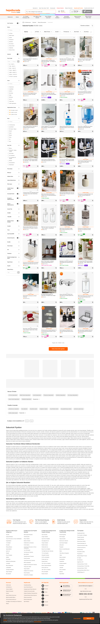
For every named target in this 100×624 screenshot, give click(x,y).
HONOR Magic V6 (80, 572)
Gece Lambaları (63, 569)
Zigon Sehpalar (9, 571)
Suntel (10, 37)
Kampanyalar (52, 8)
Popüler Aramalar (80, 537)
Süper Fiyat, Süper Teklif (44, 8)
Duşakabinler (8, 540)
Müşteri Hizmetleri (69, 8)
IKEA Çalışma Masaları (28, 534)
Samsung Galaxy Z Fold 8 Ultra (83, 566)
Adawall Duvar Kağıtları (28, 574)
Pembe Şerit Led (45, 559)
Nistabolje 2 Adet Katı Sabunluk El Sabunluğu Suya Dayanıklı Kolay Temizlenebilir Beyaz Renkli (66, 262)
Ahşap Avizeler (44, 561)
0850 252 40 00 (85, 594)
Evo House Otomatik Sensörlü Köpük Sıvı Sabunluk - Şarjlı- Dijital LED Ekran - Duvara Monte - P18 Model (85, 262)
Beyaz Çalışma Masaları (46, 565)
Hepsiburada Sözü (80, 533)
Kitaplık (7, 553)
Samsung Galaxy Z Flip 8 (82, 568)
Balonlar (61, 571)
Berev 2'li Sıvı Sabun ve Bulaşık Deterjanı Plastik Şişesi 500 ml (47, 262)
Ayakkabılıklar (9, 549)
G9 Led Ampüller (45, 571)
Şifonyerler (62, 544)
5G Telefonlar (80, 559)
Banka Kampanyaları (28, 599)
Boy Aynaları (8, 573)
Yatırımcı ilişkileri (9, 589)
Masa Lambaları (63, 557)
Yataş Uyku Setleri (27, 566)
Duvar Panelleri (9, 555)
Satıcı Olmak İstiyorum (28, 587)
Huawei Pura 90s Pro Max (82, 545)
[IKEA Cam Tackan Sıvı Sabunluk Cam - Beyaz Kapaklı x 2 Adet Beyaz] (49, 215)
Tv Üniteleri (8, 542)
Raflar (61, 551)
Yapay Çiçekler (62, 538)
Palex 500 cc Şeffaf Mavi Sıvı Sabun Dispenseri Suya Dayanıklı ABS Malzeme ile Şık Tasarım (85, 127)
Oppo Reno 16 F (80, 561)
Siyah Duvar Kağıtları (46, 538)
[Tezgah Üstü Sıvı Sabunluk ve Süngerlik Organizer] (31, 47)
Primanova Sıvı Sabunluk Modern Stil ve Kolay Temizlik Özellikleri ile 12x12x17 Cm (85, 194)
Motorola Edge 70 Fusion (82, 555)
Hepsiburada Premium (78, 8)
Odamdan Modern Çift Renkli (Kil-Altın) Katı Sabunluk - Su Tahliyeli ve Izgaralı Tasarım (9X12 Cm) (48, 61)
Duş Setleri (8, 559)
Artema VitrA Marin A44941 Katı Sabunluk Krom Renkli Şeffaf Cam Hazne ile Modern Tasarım (66, 295)
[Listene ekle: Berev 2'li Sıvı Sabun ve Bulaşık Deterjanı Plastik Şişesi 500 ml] (56, 240)
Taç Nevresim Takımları (28, 552)
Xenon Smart (11, 45)
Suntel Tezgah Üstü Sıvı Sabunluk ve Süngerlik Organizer (30, 59)
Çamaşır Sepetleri (63, 563)
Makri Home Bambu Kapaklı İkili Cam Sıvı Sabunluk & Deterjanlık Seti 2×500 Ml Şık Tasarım (67, 94)
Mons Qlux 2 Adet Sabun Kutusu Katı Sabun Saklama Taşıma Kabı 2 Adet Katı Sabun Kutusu (30, 329)
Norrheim (11, 41)
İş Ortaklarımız (9, 587)
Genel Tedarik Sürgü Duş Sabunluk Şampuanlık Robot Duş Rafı (85, 161)
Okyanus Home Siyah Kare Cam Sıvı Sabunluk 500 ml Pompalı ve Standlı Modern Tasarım (30, 227)
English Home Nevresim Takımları (30, 564)
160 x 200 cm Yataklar (46, 569)
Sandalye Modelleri (10, 569)
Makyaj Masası (9, 546)
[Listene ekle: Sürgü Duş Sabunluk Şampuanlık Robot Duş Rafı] (92, 138)
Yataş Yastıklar (27, 568)
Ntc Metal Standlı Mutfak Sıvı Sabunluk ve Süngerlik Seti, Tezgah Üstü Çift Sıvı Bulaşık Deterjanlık (48, 295)
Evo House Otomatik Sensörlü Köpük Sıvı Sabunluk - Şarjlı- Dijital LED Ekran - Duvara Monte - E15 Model (67, 160)
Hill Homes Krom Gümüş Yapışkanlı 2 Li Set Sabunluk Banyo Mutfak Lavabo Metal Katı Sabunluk (49, 331)
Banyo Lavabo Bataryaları (65, 549)
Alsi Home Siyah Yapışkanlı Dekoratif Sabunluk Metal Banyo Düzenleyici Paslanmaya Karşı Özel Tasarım (85, 331)
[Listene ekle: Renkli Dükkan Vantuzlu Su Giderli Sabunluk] (37, 273)
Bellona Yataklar (27, 540)
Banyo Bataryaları (9, 565)
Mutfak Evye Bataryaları (10, 561)
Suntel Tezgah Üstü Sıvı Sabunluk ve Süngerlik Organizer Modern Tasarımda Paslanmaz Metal (30, 127)
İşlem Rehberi (26, 601)
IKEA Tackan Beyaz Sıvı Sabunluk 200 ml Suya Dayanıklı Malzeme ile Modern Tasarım (85, 296)
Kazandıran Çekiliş (81, 551)
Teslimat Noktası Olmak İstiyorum (30, 595)
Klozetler (8, 544)
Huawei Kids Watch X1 (81, 543)
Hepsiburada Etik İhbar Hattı (85, 599)
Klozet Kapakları (63, 534)
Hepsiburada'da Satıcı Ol (89, 8)
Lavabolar (8, 563)
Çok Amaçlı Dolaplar (63, 542)
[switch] (18, 23)
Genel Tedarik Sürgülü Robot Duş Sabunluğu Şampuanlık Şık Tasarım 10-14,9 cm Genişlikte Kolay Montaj (48, 160)
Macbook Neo (80, 549)
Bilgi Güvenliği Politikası (10, 597)
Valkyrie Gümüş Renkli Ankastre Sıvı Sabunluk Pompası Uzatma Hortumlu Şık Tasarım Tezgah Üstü (67, 127)
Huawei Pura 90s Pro (81, 547)
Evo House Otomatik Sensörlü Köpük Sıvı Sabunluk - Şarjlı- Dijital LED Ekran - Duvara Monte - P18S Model (30, 160)
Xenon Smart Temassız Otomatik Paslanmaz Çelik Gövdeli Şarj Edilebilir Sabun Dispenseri (49, 94)
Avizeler (7, 534)
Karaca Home (11, 49)
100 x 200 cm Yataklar (46, 563)
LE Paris (10, 33)
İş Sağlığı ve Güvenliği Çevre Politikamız (14, 601)
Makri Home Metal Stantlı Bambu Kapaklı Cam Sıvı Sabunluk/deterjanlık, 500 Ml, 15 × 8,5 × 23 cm (49, 194)
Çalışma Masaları (9, 536)
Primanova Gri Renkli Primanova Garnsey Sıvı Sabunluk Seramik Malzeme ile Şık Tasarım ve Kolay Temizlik (84, 229)
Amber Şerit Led (45, 546)
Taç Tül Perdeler (27, 550)
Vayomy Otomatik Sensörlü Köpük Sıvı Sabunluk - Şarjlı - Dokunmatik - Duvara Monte (85, 59)
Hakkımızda (8, 585)
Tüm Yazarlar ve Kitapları (82, 535)
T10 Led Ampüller (45, 553)
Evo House (11, 43)
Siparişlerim (35, 8)
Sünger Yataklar (45, 536)
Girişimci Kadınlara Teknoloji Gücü (30, 593)
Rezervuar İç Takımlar (64, 540)
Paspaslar (61, 546)
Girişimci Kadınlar (60, 8)
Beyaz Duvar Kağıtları (46, 549)
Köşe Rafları (62, 573)
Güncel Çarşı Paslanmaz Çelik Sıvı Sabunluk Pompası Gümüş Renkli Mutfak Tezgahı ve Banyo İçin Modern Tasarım (85, 92)
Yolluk (61, 555)
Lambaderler (8, 567)
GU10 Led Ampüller (45, 557)
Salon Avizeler (44, 534)
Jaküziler (61, 567)
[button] (18, 61)
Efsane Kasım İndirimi (81, 541)
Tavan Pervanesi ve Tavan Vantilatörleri (13, 538)
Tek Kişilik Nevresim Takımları (47, 551)
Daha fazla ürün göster (58, 349)
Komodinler (62, 565)
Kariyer (7, 593)
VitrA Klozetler (26, 536)
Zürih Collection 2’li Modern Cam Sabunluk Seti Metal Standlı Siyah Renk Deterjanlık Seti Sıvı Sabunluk (67, 331)
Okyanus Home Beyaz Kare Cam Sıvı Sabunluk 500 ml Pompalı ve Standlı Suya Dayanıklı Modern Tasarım (67, 193)
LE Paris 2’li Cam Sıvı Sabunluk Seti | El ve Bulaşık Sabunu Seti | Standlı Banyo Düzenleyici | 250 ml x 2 (30, 193)
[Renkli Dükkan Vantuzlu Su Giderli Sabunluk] (31, 282)
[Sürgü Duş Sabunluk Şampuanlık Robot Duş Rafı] (86, 148)
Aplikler (7, 557)
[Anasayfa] (23, 22)
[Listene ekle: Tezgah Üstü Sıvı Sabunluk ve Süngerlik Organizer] (37, 37)
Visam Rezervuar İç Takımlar (29, 560)
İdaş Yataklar (26, 554)
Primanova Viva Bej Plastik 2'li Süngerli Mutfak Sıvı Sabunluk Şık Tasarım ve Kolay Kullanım (30, 263)
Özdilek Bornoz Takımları (29, 542)
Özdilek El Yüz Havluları (28, 570)
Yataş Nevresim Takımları (29, 556)
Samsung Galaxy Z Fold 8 (82, 564)
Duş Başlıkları (62, 559)
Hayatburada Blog (27, 585)
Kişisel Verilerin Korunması (11, 595)
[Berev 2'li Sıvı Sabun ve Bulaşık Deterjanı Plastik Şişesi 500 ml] (49, 249)
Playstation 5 (79, 553)
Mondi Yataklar (27, 572)
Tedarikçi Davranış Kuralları (29, 591)
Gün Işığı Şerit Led (45, 540)
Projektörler (62, 561)
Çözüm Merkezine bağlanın (85, 585)
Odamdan (11, 47)
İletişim (7, 603)
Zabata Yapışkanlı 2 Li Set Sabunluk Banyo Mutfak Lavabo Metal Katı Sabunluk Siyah (48, 127)
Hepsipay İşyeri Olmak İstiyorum (30, 589)
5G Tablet (79, 557)
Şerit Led (8, 551)
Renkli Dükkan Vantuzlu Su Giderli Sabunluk (29, 296)
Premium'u (14, 12)
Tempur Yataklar (45, 542)
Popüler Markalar (80, 539)
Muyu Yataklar (27, 538)
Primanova (11, 39)
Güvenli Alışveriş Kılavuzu (11, 599)
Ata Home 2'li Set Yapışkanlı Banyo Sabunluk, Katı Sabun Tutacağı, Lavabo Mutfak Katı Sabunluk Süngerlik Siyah (30, 94)
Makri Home (11, 35)
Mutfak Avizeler (45, 544)
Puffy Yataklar (26, 544)
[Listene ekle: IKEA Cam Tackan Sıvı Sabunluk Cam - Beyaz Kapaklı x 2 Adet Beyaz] (56, 205)
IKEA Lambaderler (27, 562)
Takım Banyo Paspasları (64, 553)
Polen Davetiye (27, 558)
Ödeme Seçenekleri (28, 597)
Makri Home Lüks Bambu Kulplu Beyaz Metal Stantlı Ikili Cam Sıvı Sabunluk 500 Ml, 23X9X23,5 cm (66, 229)
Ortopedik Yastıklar (45, 555)
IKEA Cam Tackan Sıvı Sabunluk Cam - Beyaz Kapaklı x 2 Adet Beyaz (48, 227)
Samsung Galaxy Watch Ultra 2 (83, 570)
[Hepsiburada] (13, 10)
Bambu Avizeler (45, 573)
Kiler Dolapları (62, 536)
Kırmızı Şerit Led (45, 567)
